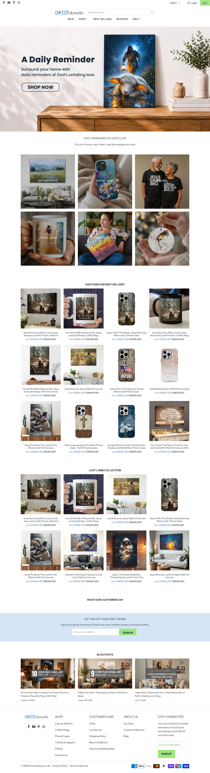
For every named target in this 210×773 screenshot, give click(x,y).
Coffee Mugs (62, 729)
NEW (71, 19)
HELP (136, 19)
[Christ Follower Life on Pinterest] (13, 2)
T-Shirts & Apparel (65, 742)
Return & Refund (98, 742)
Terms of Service (79, 765)
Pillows (59, 748)
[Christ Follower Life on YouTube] (8, 2)
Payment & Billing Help (102, 748)
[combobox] (120, 12)
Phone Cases (62, 736)
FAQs (92, 723)
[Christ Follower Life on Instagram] (18, 2)
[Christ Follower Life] (69, 12)
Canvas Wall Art (64, 723)
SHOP (82, 19)
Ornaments (61, 755)
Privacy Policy (60, 765)
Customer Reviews (134, 729)
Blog (126, 736)
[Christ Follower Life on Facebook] (3, 2)
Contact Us (95, 729)
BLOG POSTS (105, 654)
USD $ (173, 3)
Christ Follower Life (39, 765)
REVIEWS (122, 19)
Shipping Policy (97, 736)
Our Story (129, 723)
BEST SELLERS (102, 19)
